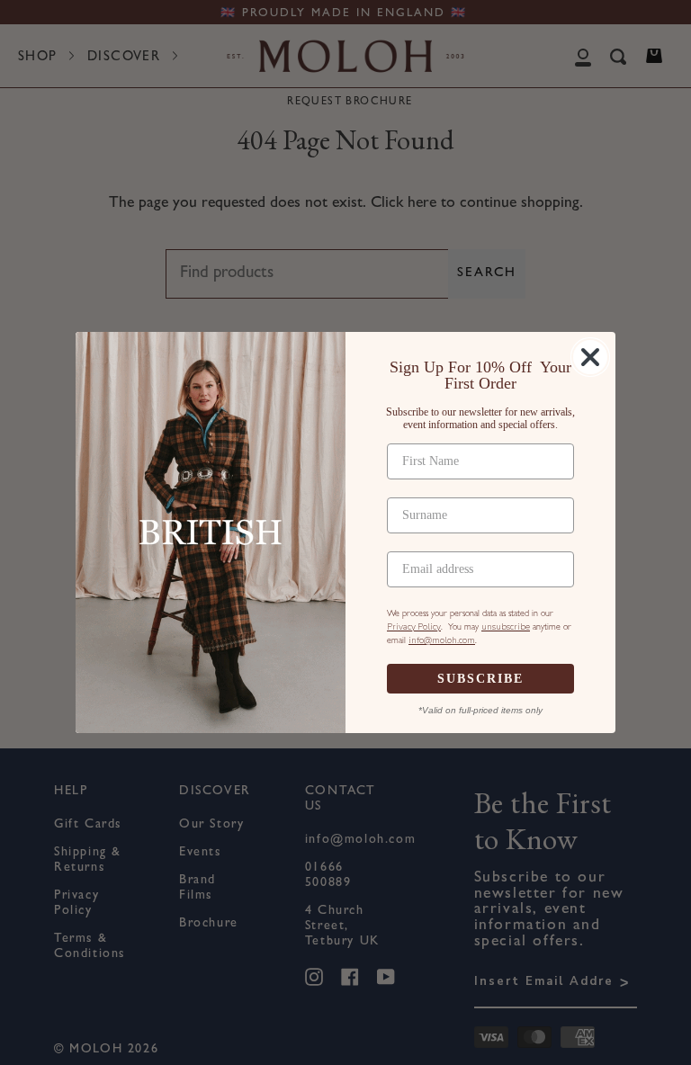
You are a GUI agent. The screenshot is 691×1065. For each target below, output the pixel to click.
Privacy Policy (414, 627)
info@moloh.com (441, 640)
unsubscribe (505, 627)
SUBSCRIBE (480, 678)
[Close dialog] (590, 357)
